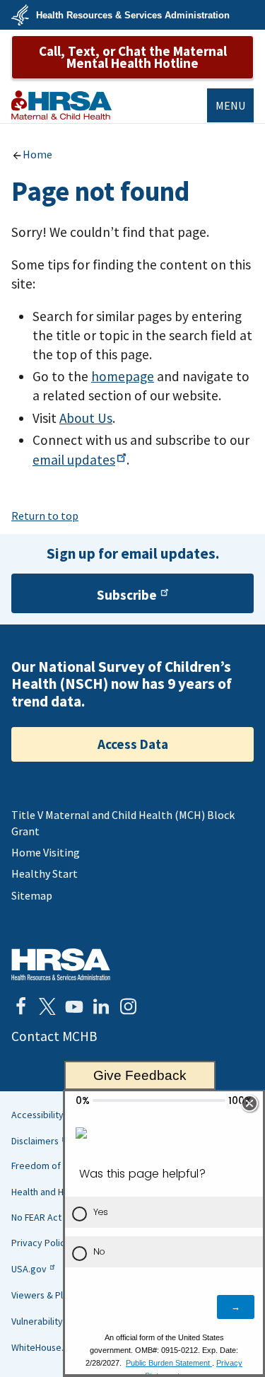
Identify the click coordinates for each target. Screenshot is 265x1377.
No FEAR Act (36, 1217)
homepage (122, 376)
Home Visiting (45, 852)
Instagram (128, 1006)
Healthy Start (44, 873)
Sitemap (31, 895)
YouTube (74, 1006)
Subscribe (127, 594)
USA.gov (29, 1268)
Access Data (133, 744)
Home (37, 154)
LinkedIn (101, 1006)
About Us (85, 417)
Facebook (20, 1006)
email (74, 459)
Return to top (44, 516)
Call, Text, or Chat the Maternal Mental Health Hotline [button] (133, 56)
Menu (230, 105)
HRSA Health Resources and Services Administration (60, 964)
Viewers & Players (48, 1295)
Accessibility (37, 1114)
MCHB (61, 105)
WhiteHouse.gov (45, 1347)
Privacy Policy (40, 1242)
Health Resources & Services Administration (133, 15)
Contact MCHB (54, 1036)
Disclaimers (35, 1140)
